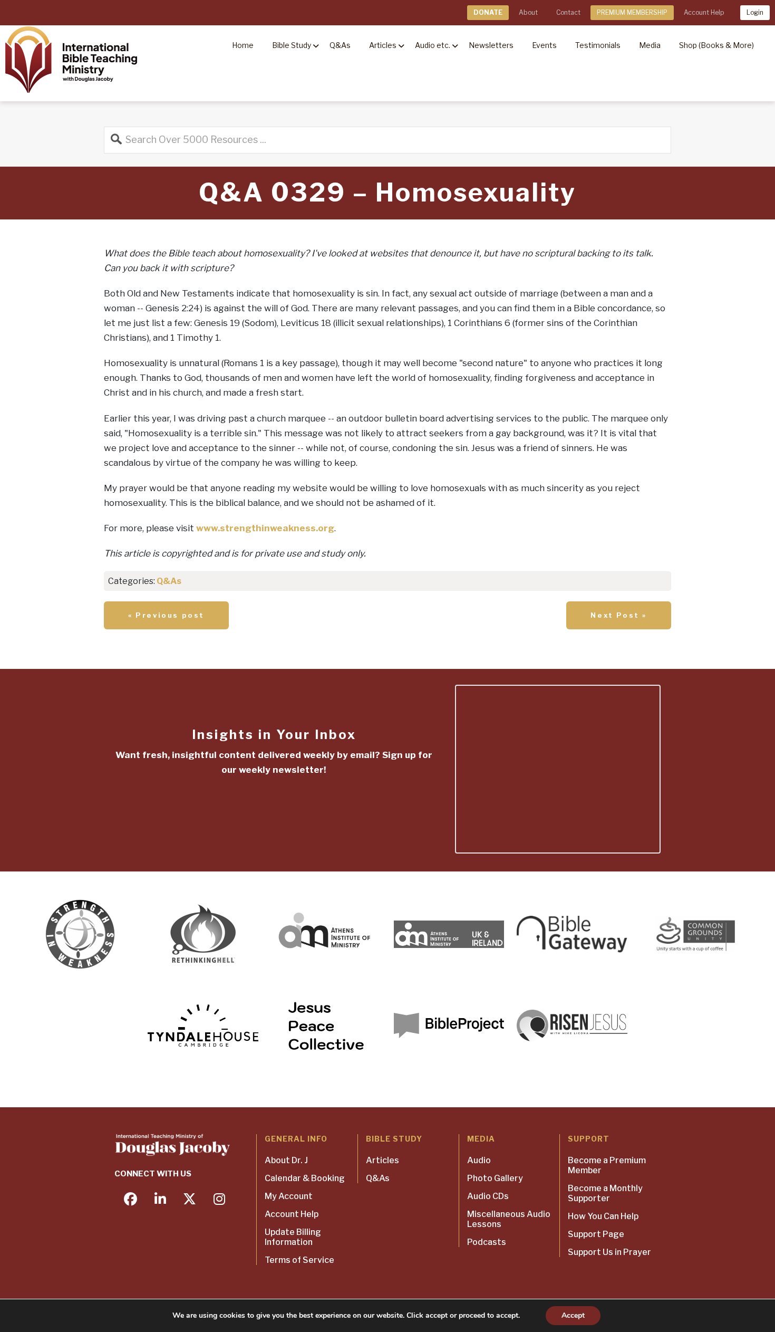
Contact (568, 12)
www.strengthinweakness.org (265, 528)
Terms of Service (299, 1260)
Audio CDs (488, 1196)
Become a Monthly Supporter (605, 1193)
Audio (479, 1160)
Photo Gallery (495, 1178)
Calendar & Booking (305, 1178)
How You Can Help (603, 1216)
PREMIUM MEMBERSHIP (632, 12)
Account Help (704, 12)
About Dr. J (286, 1160)
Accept (573, 1315)
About (528, 12)
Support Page (596, 1234)
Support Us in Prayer (609, 1252)
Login (755, 12)
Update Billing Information (293, 1237)
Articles (382, 1160)
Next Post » (618, 615)
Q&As (169, 581)
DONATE (487, 12)
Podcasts (486, 1242)
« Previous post (166, 615)
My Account (289, 1196)
